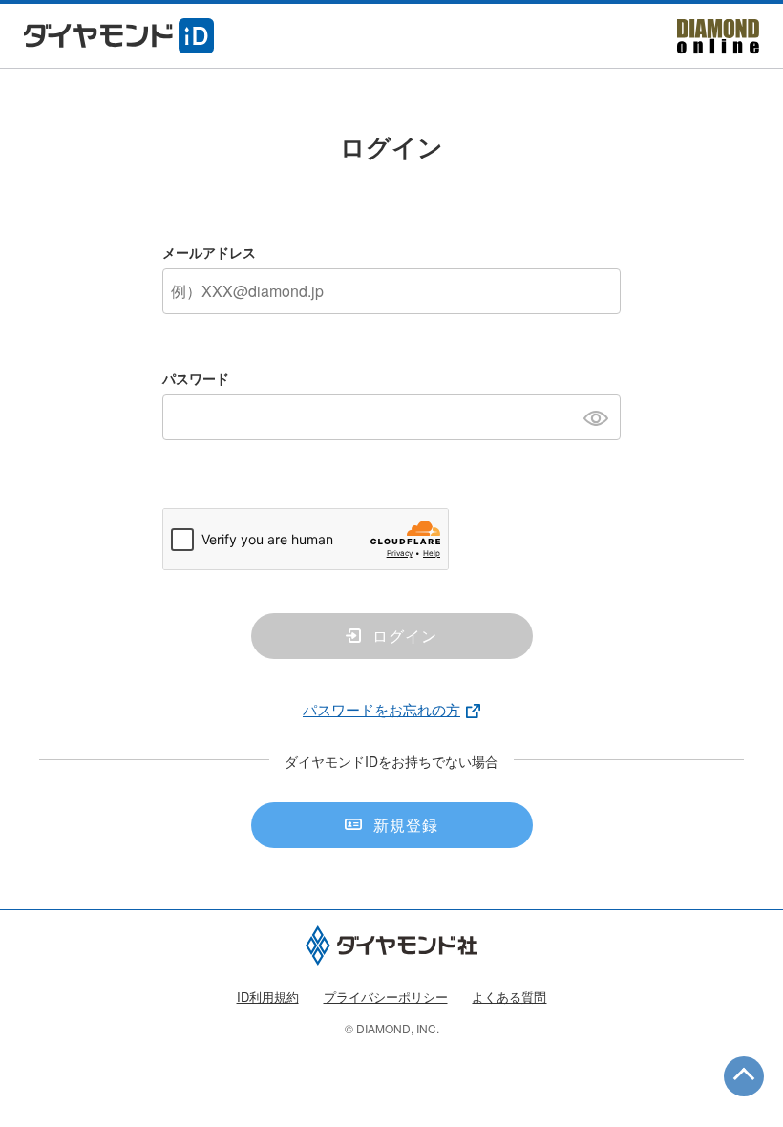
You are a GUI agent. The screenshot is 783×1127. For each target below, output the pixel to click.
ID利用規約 (268, 997)
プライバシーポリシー (386, 997)
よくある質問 (509, 997)
